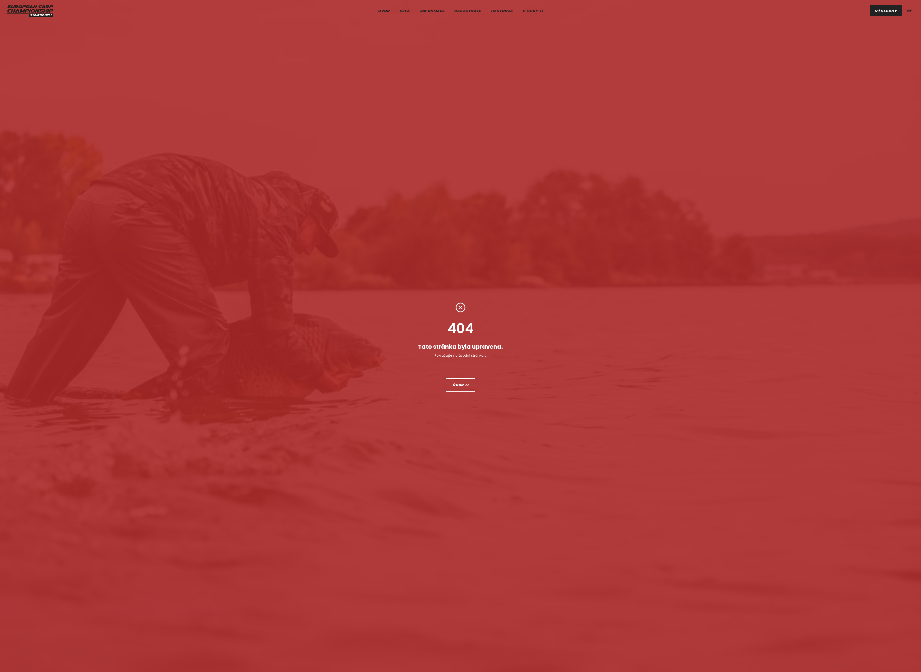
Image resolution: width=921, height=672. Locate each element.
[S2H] (30, 11)
